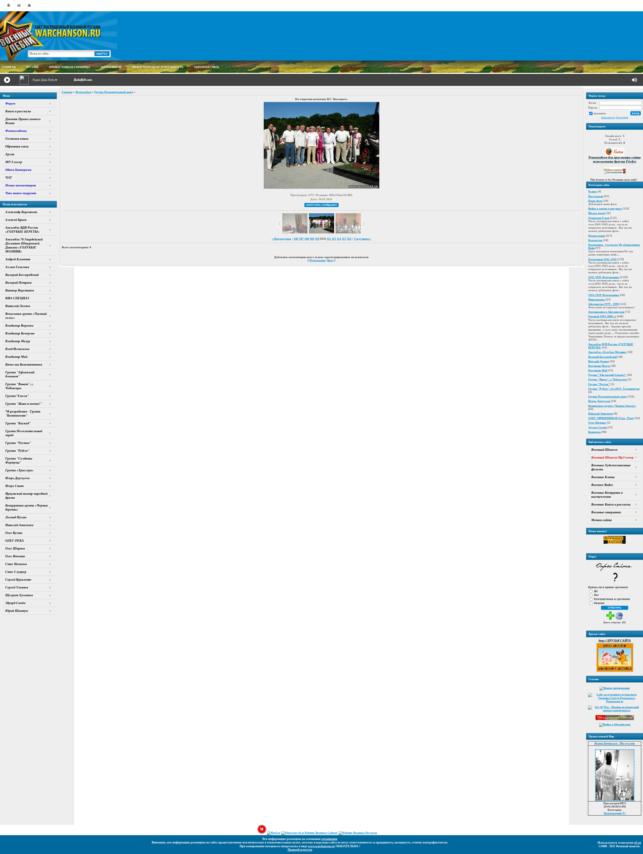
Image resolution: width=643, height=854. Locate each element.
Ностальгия (595, 196)
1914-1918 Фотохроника (603, 294)
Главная (67, 91)
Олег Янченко (597, 422)
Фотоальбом (83, 91)
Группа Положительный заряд (607, 396)
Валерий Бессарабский (602, 356)
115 (344, 238)
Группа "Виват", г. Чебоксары (607, 379)
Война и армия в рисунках (605, 208)
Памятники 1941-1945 (602, 259)
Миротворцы (596, 299)
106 (296, 238)
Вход (330, 260)
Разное (592, 191)
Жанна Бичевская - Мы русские (614, 743)
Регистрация (622, 117)
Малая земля (596, 213)
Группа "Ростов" (599, 384)
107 (301, 238)
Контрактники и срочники (612, 598)
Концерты (594, 431)
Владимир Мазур (599, 365)
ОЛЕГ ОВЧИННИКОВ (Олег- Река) (611, 418)
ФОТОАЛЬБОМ (111, 67)
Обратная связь (206, 67)
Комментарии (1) (614, 813)
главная (9, 67)
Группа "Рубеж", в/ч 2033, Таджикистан (613, 388)
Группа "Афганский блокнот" (607, 374)
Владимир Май (597, 370)
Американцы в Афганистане (606, 311)
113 (334, 238)
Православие (596, 235)
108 (306, 238)
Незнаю (599, 603)
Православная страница (69, 67)
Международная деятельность (157, 67)
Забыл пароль (607, 117)
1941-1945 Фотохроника (603, 277)
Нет (596, 594)
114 (339, 238)
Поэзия (32, 67)
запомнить (599, 113)
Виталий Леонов (598, 361)
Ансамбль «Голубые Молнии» (607, 352)
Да (596, 590)
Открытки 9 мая (598, 217)
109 (312, 238)
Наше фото (595, 200)
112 (329, 238)
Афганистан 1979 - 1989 (603, 304)
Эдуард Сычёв (597, 427)
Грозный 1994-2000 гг (602, 316)
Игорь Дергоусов (599, 401)
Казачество (595, 240)
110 (317, 238)
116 (349, 238)
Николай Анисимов (600, 413)
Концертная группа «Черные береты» (612, 405)
